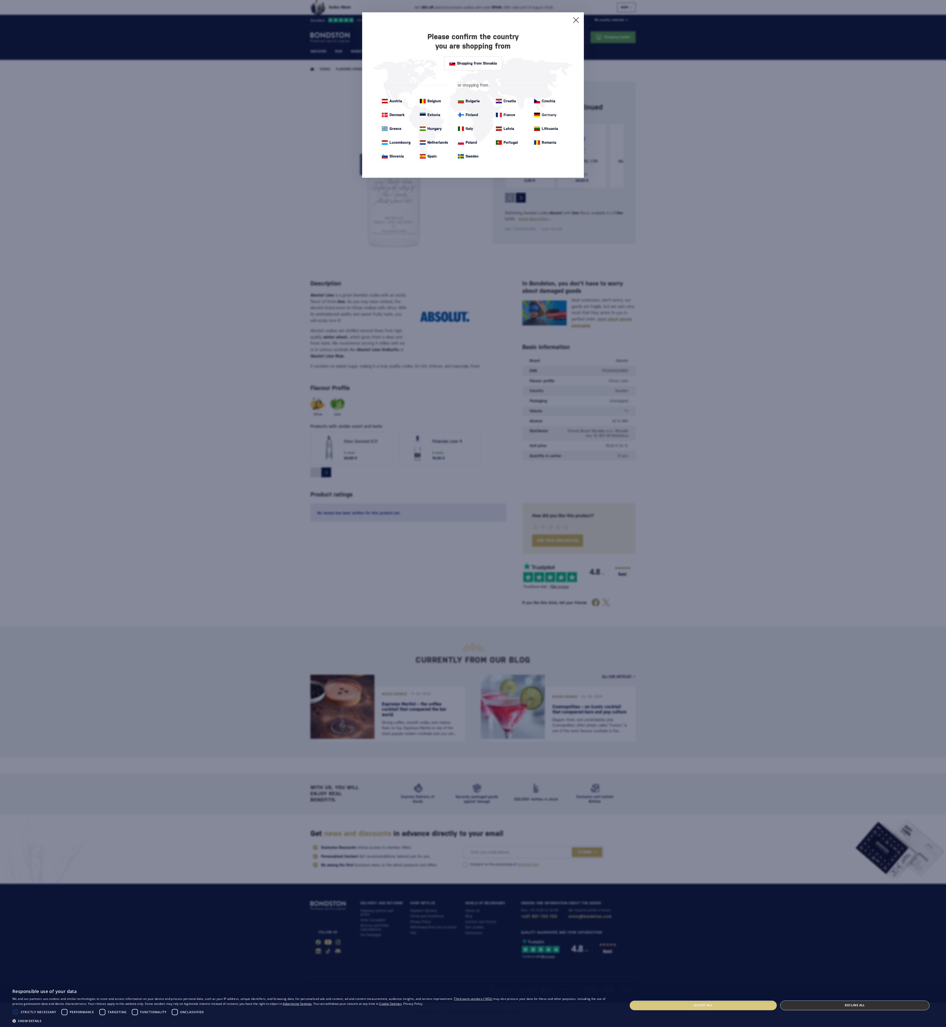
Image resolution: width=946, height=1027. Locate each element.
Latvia (509, 128)
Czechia (548, 101)
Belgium (434, 101)
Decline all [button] (855, 1005)
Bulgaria (473, 101)
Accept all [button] (703, 1005)
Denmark (397, 115)
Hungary (434, 128)
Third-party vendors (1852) (473, 999)
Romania (549, 142)
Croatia (510, 101)
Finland (472, 115)
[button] (311, 1020)
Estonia (433, 115)
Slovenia (396, 156)
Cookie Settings (390, 1004)
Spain (432, 156)
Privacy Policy (413, 1004)
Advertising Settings (297, 1004)
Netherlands (437, 142)
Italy (469, 128)
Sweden (472, 156)
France (509, 115)
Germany (549, 115)
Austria (395, 101)
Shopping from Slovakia (477, 63)
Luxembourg (399, 142)
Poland (471, 142)
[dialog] (473, 1005)
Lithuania (550, 128)
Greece (395, 128)
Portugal (511, 142)
